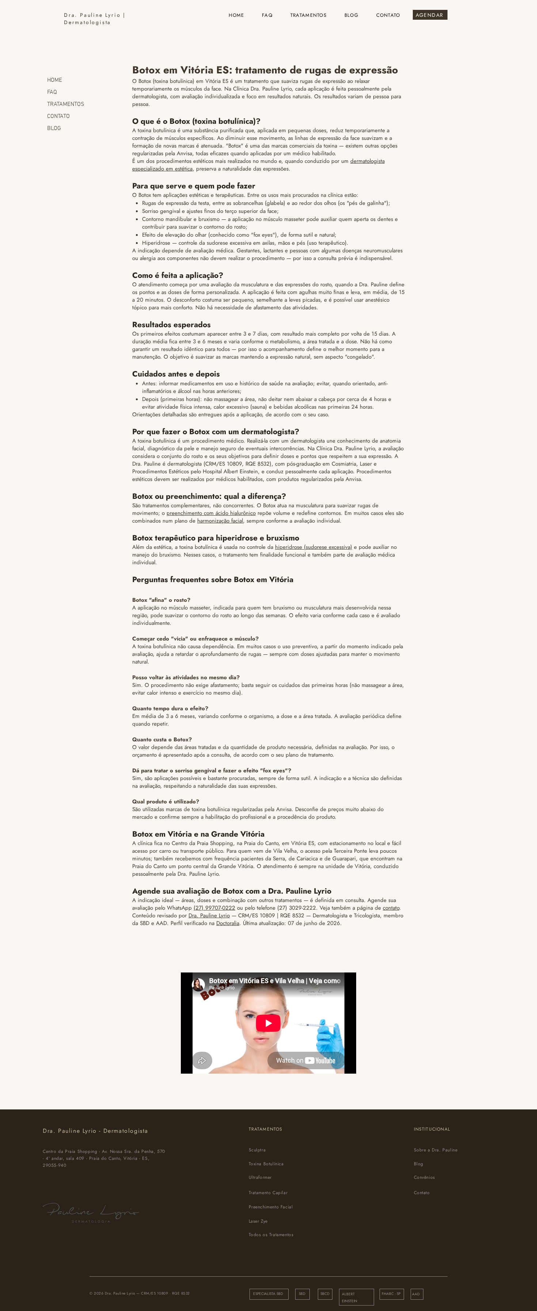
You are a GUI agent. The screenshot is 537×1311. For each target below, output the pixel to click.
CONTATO (58, 116)
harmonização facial (220, 521)
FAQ (52, 92)
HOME (54, 80)
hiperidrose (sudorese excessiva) (313, 547)
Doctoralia (227, 923)
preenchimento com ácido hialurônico (211, 513)
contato (391, 908)
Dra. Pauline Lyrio (209, 915)
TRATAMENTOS (65, 104)
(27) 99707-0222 (214, 908)
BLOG (54, 128)
